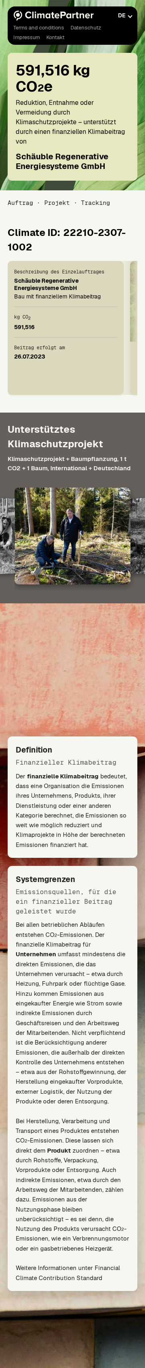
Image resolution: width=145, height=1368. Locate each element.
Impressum (26, 37)
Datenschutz (85, 27)
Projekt (57, 202)
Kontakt (55, 37)
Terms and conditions (38, 27)
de (122, 15)
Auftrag (20, 202)
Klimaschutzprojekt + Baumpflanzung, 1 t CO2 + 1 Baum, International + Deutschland (69, 463)
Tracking (95, 202)
